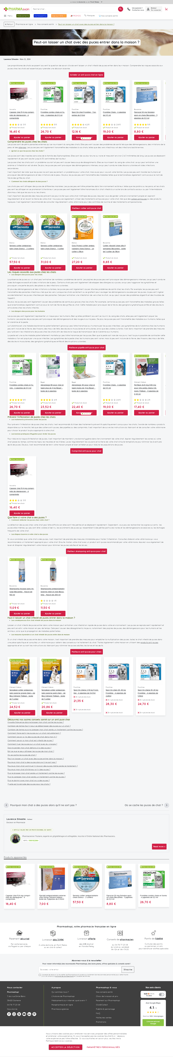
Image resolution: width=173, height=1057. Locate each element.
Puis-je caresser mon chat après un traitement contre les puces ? (36, 777)
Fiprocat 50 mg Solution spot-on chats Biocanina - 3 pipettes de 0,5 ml (145, 115)
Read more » (159, 846)
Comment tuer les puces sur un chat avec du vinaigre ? (32, 744)
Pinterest (34, 1014)
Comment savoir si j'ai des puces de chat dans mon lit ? (32, 737)
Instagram (14, 1014)
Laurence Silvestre (11, 59)
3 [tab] (87, 138)
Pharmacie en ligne (24, 24)
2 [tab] (84, 138)
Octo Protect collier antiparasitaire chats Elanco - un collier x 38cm (83, 249)
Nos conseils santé (45, 24)
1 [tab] (82, 138)
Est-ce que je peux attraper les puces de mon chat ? (31, 751)
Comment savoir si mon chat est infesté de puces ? (30, 740)
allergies (22, 147)
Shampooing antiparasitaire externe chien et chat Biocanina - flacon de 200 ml (52, 592)
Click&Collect (102, 1005)
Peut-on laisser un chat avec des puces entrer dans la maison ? (36, 759)
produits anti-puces (149, 642)
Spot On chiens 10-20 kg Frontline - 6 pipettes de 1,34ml (148, 693)
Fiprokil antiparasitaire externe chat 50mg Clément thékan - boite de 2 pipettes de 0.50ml (52, 897)
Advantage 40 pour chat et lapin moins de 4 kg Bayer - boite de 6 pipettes (83, 388)
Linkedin (29, 1014)
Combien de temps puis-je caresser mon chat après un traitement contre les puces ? (45, 730)
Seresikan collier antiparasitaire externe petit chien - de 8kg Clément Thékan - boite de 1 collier (53, 694)
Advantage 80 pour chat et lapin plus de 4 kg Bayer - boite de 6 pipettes (52, 388)
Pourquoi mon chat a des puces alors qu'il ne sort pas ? (32, 762)
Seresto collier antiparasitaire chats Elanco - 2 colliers (21, 247)
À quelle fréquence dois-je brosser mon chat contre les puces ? (36, 722)
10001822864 (33, 840)
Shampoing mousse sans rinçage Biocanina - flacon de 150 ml (21, 592)
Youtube (24, 1014)
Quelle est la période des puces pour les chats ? (29, 784)
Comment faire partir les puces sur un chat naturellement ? (34, 733)
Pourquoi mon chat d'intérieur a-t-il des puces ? (29, 769)
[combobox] (77, 9)
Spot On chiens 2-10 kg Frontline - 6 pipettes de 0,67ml (86, 691)
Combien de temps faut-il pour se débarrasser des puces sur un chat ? (39, 726)
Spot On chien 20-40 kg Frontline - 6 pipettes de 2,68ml (116, 693)
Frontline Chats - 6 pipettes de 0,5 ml (114, 113)
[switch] (161, 994)
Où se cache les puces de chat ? (22, 755)
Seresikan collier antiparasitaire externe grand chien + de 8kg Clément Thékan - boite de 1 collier (22, 694)
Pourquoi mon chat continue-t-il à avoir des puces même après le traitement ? (43, 766)
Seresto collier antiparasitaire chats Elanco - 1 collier (52, 247)
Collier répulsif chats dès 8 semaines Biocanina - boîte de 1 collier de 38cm (114, 249)
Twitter (19, 1014)
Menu (10, 16)
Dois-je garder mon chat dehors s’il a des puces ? (29, 748)
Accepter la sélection (65, 1047)
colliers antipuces (139, 199)
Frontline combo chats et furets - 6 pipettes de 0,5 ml (53, 113)
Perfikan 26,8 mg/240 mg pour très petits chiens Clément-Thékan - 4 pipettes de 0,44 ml (146, 389)
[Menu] (164, 992)
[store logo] (16, 9)
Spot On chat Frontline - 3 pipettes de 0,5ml (84, 113)
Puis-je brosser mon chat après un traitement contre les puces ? (36, 773)
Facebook (9, 1014)
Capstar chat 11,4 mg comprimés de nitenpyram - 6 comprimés (21, 115)
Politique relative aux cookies (59, 1041)
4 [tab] (89, 138)
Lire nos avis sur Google (153, 1023)
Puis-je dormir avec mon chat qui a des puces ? (29, 780)
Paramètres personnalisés (103, 1047)
